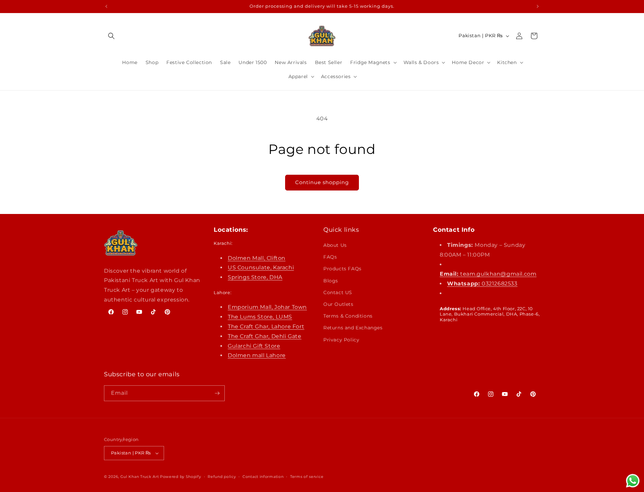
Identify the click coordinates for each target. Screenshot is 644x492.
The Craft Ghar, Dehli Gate (265, 336)
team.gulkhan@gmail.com (488, 274)
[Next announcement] (537, 6)
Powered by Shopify (180, 476)
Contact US (337, 292)
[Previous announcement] (106, 6)
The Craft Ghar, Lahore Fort (266, 326)
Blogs (330, 281)
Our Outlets (338, 304)
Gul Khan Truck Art (139, 476)
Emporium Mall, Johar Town (267, 307)
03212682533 (482, 283)
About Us (335, 245)
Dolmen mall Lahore (257, 355)
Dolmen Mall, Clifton (256, 258)
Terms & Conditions (348, 316)
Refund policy (222, 476)
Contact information (263, 476)
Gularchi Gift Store (254, 346)
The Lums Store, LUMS (260, 317)
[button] (111, 36)
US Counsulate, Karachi (261, 267)
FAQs (330, 257)
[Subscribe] (217, 393)
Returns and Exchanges (353, 328)
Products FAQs (342, 269)
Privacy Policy (341, 340)
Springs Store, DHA (255, 277)
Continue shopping (322, 182)
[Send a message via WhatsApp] (633, 481)
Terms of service (306, 476)
